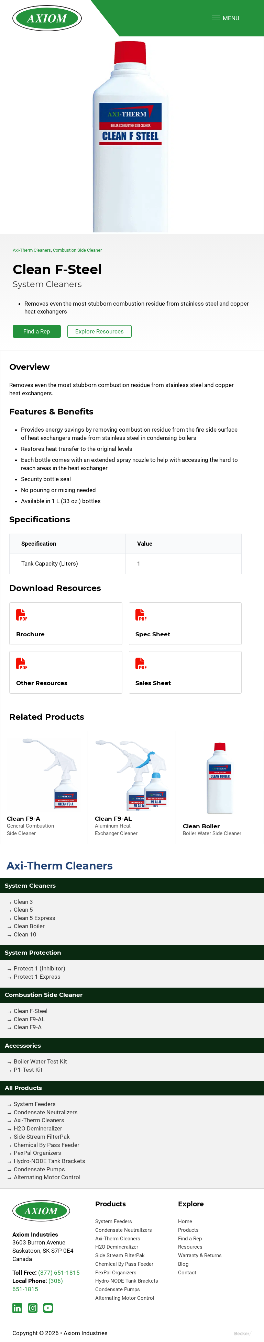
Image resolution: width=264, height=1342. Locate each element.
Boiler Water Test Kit (40, 1061)
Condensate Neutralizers (46, 1112)
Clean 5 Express (34, 917)
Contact (187, 1273)
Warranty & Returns (200, 1255)
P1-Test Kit (28, 1069)
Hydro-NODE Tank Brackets (49, 1161)
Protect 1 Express (37, 976)
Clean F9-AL (29, 1019)
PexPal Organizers (37, 1152)
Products (188, 1230)
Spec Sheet (152, 634)
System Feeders (35, 1104)
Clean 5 (23, 909)
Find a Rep (36, 331)
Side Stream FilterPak (42, 1136)
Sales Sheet (153, 683)
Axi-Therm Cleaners (32, 250)
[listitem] (132, 135)
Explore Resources (99, 331)
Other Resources (41, 683)
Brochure (30, 634)
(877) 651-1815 (59, 1272)
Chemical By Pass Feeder (46, 1144)
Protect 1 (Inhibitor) (39, 968)
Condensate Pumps (39, 1169)
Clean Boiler (29, 926)
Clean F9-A (28, 1027)
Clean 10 (25, 934)
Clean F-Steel (30, 1011)
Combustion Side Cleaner (77, 250)
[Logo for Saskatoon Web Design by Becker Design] (243, 1333)
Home (185, 1221)
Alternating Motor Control (47, 1177)
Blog (183, 1264)
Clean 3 (23, 901)
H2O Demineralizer (38, 1128)
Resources (190, 1247)
